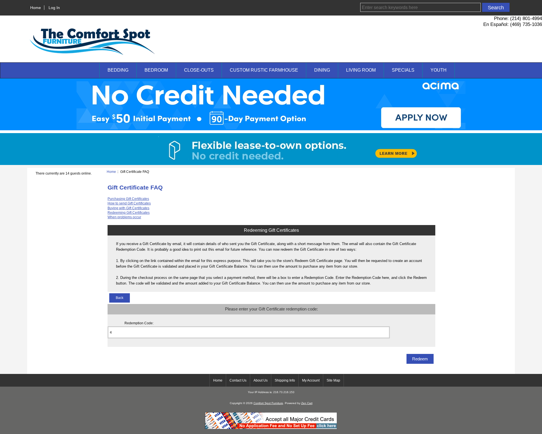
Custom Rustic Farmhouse (264, 70)
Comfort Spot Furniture (268, 403)
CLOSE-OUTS (199, 70)
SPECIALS (403, 70)
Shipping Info (285, 380)
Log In (54, 7)
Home (35, 7)
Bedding (118, 70)
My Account (311, 380)
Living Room (361, 70)
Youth (438, 70)
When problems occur (124, 217)
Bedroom (156, 70)
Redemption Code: (139, 323)
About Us (260, 380)
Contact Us (238, 380)
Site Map (333, 380)
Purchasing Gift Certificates (128, 199)
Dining (322, 70)
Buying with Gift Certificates (128, 208)
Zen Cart (306, 403)
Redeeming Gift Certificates (129, 212)
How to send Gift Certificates (129, 203)
